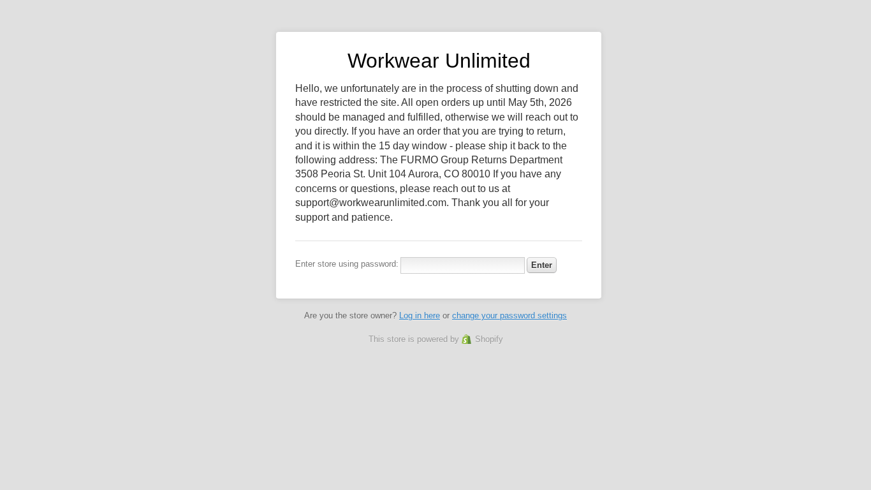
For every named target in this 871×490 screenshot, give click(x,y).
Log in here (419, 315)
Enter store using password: (347, 264)
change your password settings (509, 315)
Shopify (489, 339)
